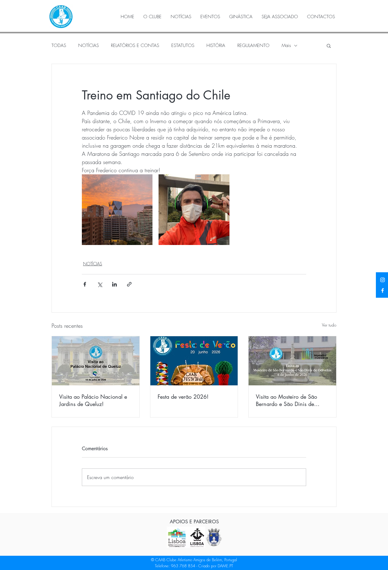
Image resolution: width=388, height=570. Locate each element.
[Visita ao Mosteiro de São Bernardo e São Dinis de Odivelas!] (292, 360)
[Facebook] (383, 290)
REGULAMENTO (253, 45)
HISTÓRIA (215, 45)
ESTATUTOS (182, 45)
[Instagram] (383, 280)
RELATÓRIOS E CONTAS (135, 45)
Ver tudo (329, 325)
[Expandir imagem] (117, 209)
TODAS (59, 45)
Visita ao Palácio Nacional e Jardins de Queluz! (93, 400)
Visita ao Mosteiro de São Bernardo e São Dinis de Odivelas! (286, 400)
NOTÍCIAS (88, 45)
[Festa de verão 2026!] (194, 360)
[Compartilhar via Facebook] (85, 284)
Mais (286, 45)
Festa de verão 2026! (183, 396)
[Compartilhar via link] (129, 284)
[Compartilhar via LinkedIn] (114, 284)
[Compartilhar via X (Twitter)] (99, 284)
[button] (329, 45)
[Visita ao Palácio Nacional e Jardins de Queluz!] (95, 360)
